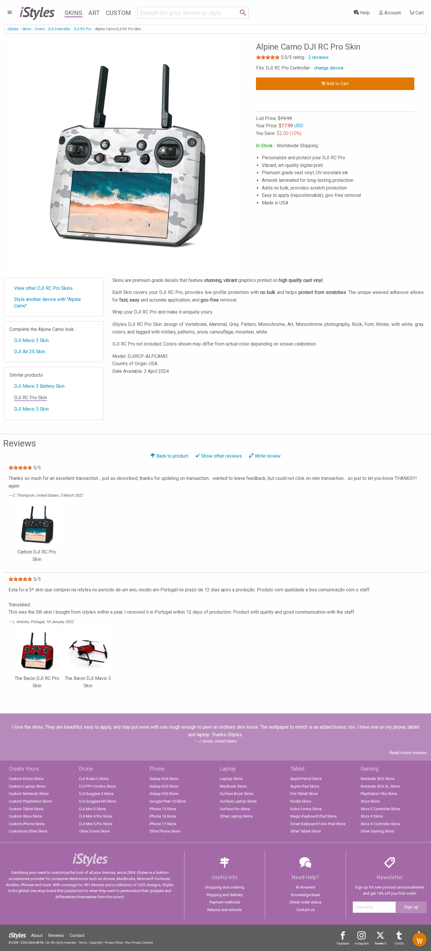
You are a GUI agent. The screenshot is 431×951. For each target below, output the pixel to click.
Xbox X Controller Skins (380, 824)
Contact (77, 935)
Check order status (305, 902)
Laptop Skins (231, 778)
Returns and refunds (224, 910)
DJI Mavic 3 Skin (31, 340)
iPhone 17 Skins (163, 824)
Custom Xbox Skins (25, 816)
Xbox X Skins (372, 816)
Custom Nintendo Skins (29, 793)
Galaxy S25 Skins (164, 786)
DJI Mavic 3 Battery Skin (39, 386)
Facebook (343, 943)
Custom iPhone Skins (27, 824)
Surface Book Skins (236, 793)
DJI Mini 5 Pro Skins (95, 824)
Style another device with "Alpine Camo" (47, 303)
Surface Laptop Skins (238, 801)
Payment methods (224, 902)
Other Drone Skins (94, 831)
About (37, 935)
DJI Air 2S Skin (29, 351)
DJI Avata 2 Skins (93, 778)
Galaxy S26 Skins (164, 793)
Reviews (56, 935)
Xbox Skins (370, 801)
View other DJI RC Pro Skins (43, 288)
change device (329, 68)
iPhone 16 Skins (163, 816)
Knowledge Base (305, 895)
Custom (118, 12)
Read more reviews (408, 752)
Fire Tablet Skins (304, 793)
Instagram (361, 943)
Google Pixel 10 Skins (168, 801)
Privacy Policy (114, 942)
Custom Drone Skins (26, 778)
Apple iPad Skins (304, 786)
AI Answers (305, 887)
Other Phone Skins (165, 831)
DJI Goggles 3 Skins (96, 793)
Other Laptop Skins (236, 816)
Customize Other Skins (28, 831)
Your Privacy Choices (139, 942)
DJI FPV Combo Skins (97, 786)
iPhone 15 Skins (163, 809)
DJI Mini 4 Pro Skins (95, 816)
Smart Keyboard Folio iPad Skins (317, 824)
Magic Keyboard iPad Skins (313, 816)
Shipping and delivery (224, 895)
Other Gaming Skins (377, 831)
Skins (73, 12)
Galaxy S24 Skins (164, 778)
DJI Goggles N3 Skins (97, 801)
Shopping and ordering (224, 887)
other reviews (221, 456)
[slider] (267, 57)
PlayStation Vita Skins (379, 793)
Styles (36, 12)
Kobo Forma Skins (306, 809)
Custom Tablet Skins (26, 809)
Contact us (305, 910)
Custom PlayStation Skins (30, 801)
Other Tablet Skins (305, 831)
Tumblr (399, 943)
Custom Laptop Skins (27, 786)
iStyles (13, 29)
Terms (83, 942)
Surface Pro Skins (235, 809)
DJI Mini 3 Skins (92, 809)
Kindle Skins (300, 801)
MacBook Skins (233, 786)
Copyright (96, 942)
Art (94, 12)
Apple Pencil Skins (306, 778)
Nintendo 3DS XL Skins (380, 786)
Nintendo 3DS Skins (377, 778)
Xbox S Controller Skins (380, 809)
